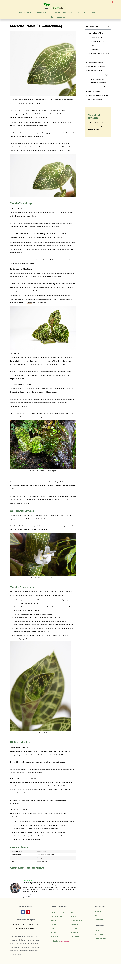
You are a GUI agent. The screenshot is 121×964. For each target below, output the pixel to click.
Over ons (97, 930)
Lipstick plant (54, 936)
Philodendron (75, 928)
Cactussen (67, 13)
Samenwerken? (99, 934)
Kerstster (53, 932)
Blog (96, 915)
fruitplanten (55, 13)
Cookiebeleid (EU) (100, 919)
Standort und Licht (96, 37)
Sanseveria (74, 932)
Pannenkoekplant (76, 920)
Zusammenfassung (94, 91)
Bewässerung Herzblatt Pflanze (98, 43)
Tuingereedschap (58, 17)
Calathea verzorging (57, 916)
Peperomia (74, 924)
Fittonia (53, 920)
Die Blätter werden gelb (98, 87)
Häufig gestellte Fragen (95, 70)
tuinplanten (39, 13)
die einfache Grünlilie (27, 595)
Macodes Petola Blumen (95, 62)
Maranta (29, 302)
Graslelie (53, 924)
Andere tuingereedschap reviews (98, 95)
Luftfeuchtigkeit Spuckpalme (100, 53)
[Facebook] (23, 912)
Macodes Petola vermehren (96, 66)
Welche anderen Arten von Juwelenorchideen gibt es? (99, 80)
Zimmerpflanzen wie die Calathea (25, 216)
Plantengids (98, 911)
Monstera (74, 916)
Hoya (52, 928)
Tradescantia (75, 936)
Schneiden (94, 58)
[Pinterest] (28, 912)
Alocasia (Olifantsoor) (57, 912)
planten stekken (82, 13)
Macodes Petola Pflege (95, 33)
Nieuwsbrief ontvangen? (95, 99)
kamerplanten (23, 13)
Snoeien (95, 13)
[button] (108, 26)
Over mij (27, 896)
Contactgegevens (100, 938)
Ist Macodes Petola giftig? (99, 75)
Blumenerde (94, 49)
